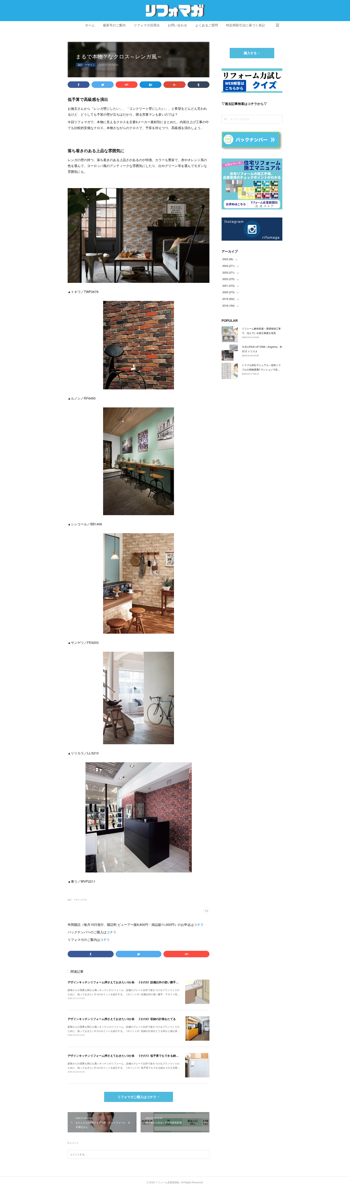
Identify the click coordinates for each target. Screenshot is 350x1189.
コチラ (199, 924)
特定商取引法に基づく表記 (245, 25)
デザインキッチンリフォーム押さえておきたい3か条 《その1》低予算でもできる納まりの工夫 (129, 1055)
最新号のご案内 (114, 25)
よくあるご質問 (206, 25)
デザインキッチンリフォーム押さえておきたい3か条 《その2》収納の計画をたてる (122, 1019)
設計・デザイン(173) (77, 899)
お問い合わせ (177, 25)
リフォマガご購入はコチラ (136, 1096)
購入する (250, 53)
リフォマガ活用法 (147, 25)
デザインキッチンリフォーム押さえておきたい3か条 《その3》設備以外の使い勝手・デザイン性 (130, 982)
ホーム (90, 25)
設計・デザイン (86, 64)
